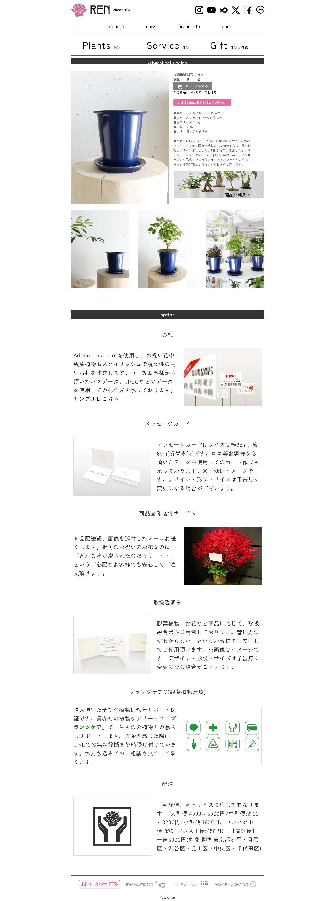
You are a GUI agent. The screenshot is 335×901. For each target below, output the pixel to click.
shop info (114, 26)
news (151, 26)
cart (226, 26)
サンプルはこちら (96, 399)
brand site (189, 26)
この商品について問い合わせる (195, 92)
